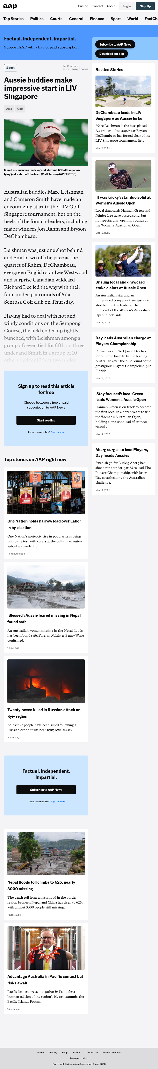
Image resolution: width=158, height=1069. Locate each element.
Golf (20, 109)
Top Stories (13, 18)
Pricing (83, 6)
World (132, 18)
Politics (37, 18)
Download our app (111, 54)
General (76, 18)
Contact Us (91, 1052)
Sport (116, 18)
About (111, 6)
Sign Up (145, 6)
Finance (97, 18)
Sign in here (58, 432)
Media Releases (112, 1052)
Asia (9, 109)
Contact (97, 6)
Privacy (53, 1052)
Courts (56, 18)
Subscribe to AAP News (115, 44)
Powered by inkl (79, 1058)
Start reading (46, 420)
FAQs (65, 1052)
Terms (40, 1052)
